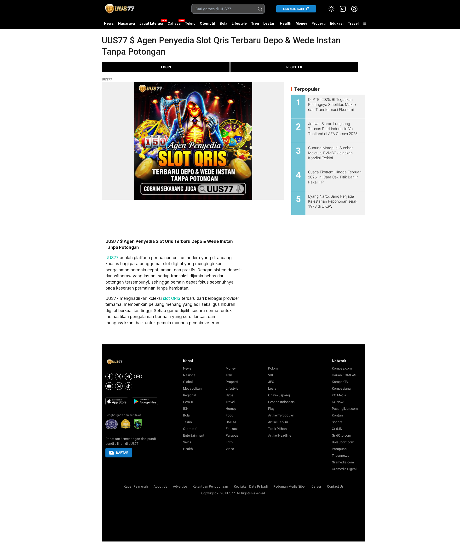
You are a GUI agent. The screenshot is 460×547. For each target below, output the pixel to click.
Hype (229, 395)
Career (316, 486)
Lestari (269, 25)
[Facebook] (109, 376)
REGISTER (294, 67)
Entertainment (193, 435)
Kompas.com (342, 368)
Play (271, 408)
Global (188, 382)
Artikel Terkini (278, 422)
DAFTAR (122, 453)
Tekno (190, 23)
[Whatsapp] (119, 386)
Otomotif (207, 23)
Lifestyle (239, 23)
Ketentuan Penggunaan (210, 486)
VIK (270, 375)
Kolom (273, 368)
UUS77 (107, 79)
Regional (189, 395)
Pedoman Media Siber (289, 486)
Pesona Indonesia (281, 402)
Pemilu (188, 402)
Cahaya (174, 23)
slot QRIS (171, 298)
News (109, 23)
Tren (255, 23)
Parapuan (233, 435)
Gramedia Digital (344, 469)
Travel (353, 23)
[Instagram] (138, 376)
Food (229, 415)
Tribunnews (340, 455)
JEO (271, 382)
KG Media (339, 395)
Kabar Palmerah (136, 486)
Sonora (337, 422)
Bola (223, 23)
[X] (119, 376)
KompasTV (340, 382)
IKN (186, 408)
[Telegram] (128, 376)
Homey (231, 408)
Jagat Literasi (151, 23)
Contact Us (335, 486)
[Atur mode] (331, 9)
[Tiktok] (128, 386)
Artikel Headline (279, 435)
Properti (318, 23)
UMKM (231, 422)
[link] (343, 9)
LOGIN (166, 67)
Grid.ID (337, 429)
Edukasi (337, 23)
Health (285, 23)
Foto (229, 442)
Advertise (180, 486)
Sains (187, 442)
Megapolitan (192, 388)
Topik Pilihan (277, 429)
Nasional (189, 375)
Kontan (337, 415)
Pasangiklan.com (345, 408)
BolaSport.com (343, 442)
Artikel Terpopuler (281, 415)
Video (230, 449)
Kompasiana (341, 388)
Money (301, 23)
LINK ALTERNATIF (294, 9)
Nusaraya (126, 23)
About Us (160, 486)
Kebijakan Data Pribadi (251, 486)
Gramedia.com (343, 462)
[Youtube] (109, 386)
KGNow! (338, 402)
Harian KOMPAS (344, 375)
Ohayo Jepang (279, 395)
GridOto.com (341, 435)
